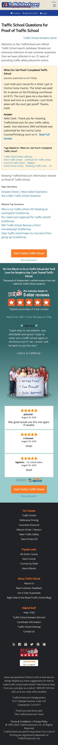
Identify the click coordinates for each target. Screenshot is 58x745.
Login (44, 13)
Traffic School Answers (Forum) (29, 617)
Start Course (29, 558)
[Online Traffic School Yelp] (14, 644)
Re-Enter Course (29, 554)
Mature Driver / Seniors (29, 529)
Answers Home (10, 191)
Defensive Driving (29, 520)
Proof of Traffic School (14, 163)
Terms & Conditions (21, 721)
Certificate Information (29, 622)
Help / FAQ (29, 612)
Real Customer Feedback (29, 588)
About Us (29, 583)
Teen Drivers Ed (29, 539)
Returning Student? (29, 260)
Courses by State (29, 563)
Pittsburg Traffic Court (36, 165)
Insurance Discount (29, 525)
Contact (17, 13)
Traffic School (29, 515)
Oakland (31, 163)
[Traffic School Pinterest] (38, 644)
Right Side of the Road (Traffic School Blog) (29, 597)
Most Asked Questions (34, 191)
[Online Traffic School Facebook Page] (19, 644)
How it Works (29, 568)
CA (50, 165)
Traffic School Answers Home (40, 38)
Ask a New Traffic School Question (21, 195)
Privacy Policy (40, 721)
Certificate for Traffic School (38, 159)
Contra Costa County (13, 165)
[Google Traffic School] (44, 644)
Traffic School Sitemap (29, 626)
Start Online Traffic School (29, 253)
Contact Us (29, 631)
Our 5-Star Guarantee (29, 592)
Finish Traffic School (13, 159)
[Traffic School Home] (20, 4)
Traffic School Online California (18, 156)
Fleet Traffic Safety (29, 534)
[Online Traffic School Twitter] (31, 644)
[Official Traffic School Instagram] (25, 644)
